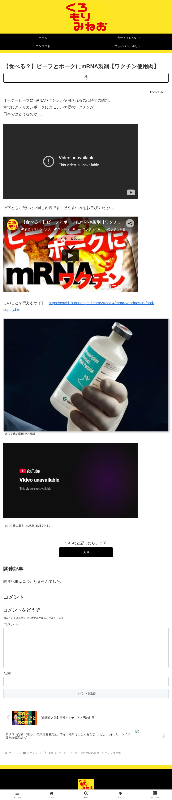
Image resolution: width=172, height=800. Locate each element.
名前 (7, 673)
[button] (159, 629)
